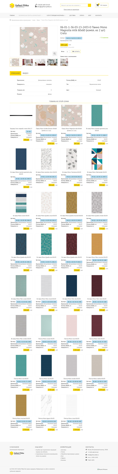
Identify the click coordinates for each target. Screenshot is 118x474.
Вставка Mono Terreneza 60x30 (71, 172)
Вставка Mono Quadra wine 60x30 (72, 257)
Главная (12, 15)
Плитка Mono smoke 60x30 (71, 378)
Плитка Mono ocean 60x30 (46, 339)
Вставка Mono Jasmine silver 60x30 (46, 172)
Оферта (63, 458)
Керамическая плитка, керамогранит (30, 15)
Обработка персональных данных (70, 454)
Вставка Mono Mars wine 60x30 (96, 299)
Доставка (72, 15)
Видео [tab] (25, 73)
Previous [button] (11, 62)
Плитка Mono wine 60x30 (97, 339)
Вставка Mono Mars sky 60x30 (72, 299)
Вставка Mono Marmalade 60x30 (97, 172)
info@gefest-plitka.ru (44, 7)
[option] (15, 62)
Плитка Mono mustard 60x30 (21, 418)
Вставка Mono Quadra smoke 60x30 (97, 215)
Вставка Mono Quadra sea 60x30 (46, 257)
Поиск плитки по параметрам (71, 9)
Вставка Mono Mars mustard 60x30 (96, 257)
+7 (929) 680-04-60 (93, 452)
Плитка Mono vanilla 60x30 (97, 378)
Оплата (82, 15)
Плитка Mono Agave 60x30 (46, 418)
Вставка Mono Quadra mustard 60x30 (71, 215)
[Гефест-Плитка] (19, 5)
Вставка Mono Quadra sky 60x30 (21, 257)
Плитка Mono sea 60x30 (21, 378)
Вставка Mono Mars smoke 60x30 (21, 339)
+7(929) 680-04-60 (43, 5)
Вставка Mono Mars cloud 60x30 (46, 299)
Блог (89, 15)
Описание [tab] (15, 73)
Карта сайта (91, 460)
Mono (38, 20)
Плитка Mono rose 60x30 (71, 339)
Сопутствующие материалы (55, 15)
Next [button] (57, 62)
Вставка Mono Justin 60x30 (21, 215)
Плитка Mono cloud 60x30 (71, 418)
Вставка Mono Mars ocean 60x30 (21, 299)
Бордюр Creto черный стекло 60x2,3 (21, 128)
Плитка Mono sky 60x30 (46, 378)
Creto (33, 20)
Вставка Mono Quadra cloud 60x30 (46, 215)
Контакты (98, 15)
